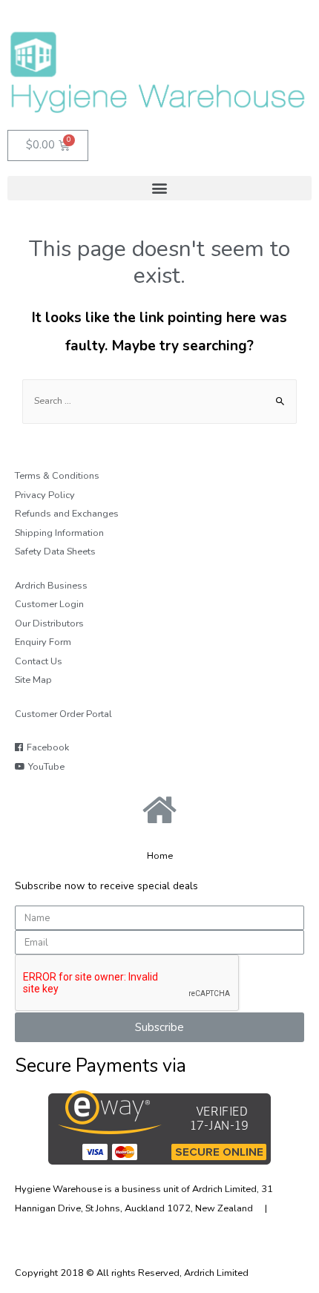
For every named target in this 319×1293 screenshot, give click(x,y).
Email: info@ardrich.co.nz (177, 1227)
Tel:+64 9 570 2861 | (69, 1227)
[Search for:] (159, 400)
